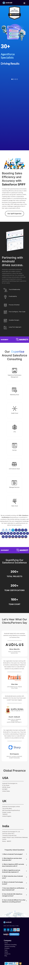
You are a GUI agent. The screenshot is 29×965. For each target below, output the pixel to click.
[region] (14, 45)
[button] (24, 3)
